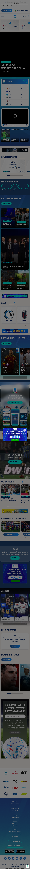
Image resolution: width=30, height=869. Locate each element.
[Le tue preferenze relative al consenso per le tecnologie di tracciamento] (27, 866)
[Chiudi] (25, 430)
